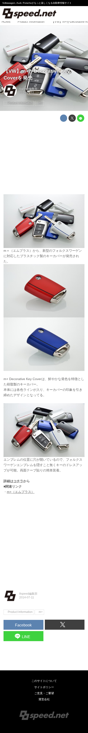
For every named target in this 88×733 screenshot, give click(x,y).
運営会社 (44, 699)
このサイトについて (44, 681)
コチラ (18, 481)
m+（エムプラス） (20, 492)
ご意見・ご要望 (44, 693)
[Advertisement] (44, 158)
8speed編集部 (28, 88)
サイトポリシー (44, 687)
